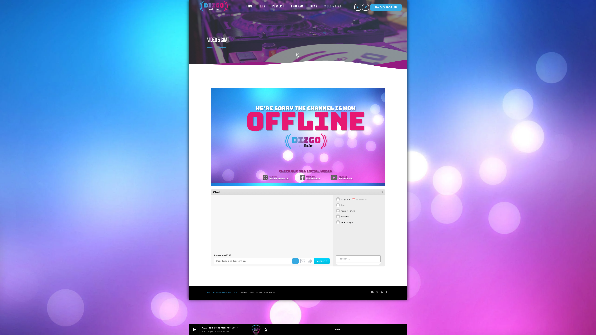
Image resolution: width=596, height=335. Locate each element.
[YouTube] (372, 292)
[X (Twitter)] (377, 292)
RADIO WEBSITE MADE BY (223, 292)
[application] (298, 137)
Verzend (322, 261)
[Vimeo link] (213, 7)
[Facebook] (386, 292)
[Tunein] (382, 292)
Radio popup (386, 7)
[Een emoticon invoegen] (295, 261)
